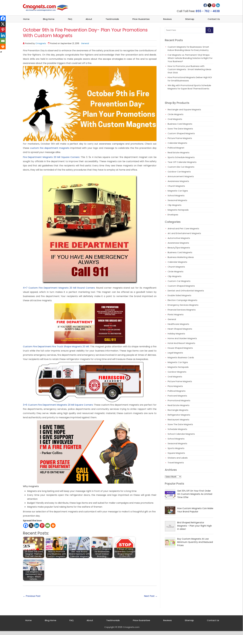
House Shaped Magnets (180, 347)
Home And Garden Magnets (182, 338)
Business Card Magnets (180, 123)
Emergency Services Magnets (183, 304)
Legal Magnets (175, 352)
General (85, 43)
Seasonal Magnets (177, 200)
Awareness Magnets (178, 181)
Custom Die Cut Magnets (181, 166)
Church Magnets (176, 185)
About (89, 19)
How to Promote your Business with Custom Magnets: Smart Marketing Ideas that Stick (189, 69)
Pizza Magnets (175, 386)
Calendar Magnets (177, 142)
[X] (31, 525)
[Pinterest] (42, 525)
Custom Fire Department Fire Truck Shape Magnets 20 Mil (56, 346)
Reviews (167, 19)
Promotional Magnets (179, 400)
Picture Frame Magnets (180, 138)
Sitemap (189, 19)
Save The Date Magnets (180, 128)
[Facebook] (25, 525)
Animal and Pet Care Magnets (183, 228)
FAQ (70, 19)
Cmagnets (40, 43)
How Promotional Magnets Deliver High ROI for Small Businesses (190, 79)
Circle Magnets (175, 114)
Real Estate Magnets (178, 152)
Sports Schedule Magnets (181, 157)
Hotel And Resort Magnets (181, 343)
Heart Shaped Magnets (180, 328)
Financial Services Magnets (182, 309)
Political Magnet (176, 147)
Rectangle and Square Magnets (184, 109)
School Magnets (176, 195)
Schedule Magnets (177, 429)
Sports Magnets (176, 448)
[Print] (53, 525)
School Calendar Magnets (181, 433)
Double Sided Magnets (179, 295)
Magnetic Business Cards (181, 357)
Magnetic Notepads (178, 209)
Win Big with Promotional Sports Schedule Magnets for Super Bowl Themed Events (189, 87)
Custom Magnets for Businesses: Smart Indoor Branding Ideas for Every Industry (188, 48)
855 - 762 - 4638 (208, 11)
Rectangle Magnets (178, 410)
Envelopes (173, 214)
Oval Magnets (175, 119)
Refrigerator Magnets (179, 414)
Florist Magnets (176, 314)
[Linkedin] (36, 525)
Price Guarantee (141, 19)
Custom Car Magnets (179, 281)
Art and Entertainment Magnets (184, 233)
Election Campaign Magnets (182, 300)
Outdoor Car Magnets (179, 171)
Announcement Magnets (181, 176)
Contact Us (214, 19)
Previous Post (31, 596)
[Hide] (1, 52)
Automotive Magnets (179, 238)
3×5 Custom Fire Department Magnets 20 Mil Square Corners (58, 404)
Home (26, 19)
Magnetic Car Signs (178, 190)
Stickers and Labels (178, 457)
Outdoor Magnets (177, 371)
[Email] (47, 525)
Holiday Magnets (176, 333)
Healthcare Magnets (178, 324)
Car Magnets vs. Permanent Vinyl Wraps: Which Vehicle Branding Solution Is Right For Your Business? (190, 58)
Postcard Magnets (177, 395)
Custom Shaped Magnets (181, 133)
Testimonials (112, 19)
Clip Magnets (174, 205)
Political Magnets (176, 390)
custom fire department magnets (49, 148)
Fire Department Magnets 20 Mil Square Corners (51, 157)
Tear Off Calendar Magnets (182, 162)
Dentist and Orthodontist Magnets (186, 290)
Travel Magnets (176, 462)
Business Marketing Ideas (181, 257)
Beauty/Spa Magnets (179, 247)
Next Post (150, 596)
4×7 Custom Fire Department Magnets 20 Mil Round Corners (59, 287)
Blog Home (48, 19)
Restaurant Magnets (178, 419)
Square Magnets (176, 453)
